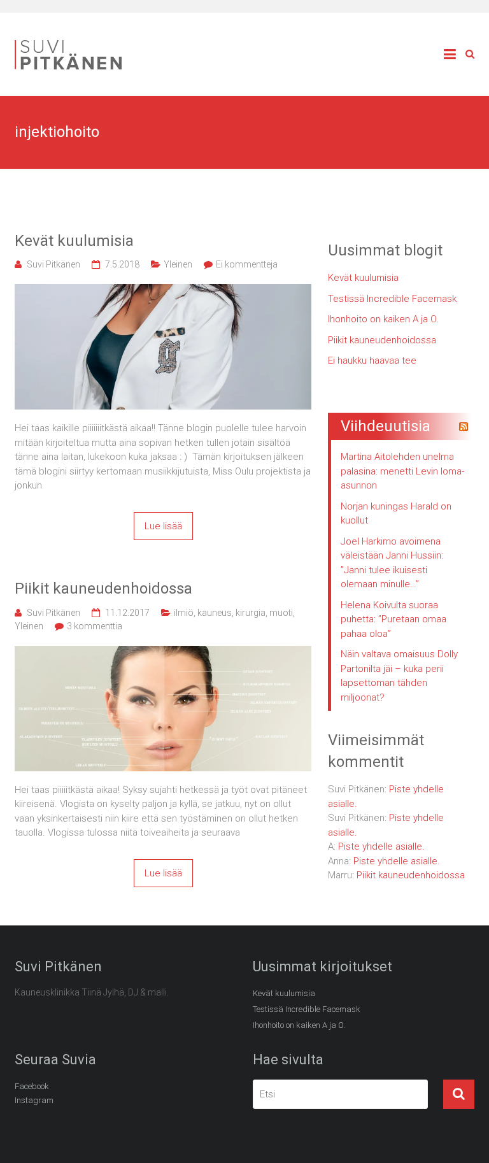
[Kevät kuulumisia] (163, 291)
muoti (281, 613)
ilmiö (184, 613)
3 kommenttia (94, 626)
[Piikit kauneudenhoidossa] (163, 653)
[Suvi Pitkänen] (72, 42)
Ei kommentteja (247, 264)
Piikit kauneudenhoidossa (103, 588)
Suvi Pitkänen (53, 264)
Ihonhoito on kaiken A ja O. (383, 319)
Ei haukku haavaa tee (372, 360)
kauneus (214, 613)
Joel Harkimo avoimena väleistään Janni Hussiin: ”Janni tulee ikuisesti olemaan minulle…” (392, 563)
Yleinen (178, 264)
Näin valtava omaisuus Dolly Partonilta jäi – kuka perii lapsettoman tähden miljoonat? (399, 675)
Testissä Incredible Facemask (392, 298)
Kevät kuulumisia (74, 241)
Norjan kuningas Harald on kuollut (396, 514)
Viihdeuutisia (385, 426)
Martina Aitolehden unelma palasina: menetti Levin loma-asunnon (402, 471)
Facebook (32, 1086)
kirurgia (251, 613)
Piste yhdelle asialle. (381, 846)
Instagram (34, 1100)
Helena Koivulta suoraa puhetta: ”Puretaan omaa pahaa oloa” (393, 619)
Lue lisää (163, 526)
